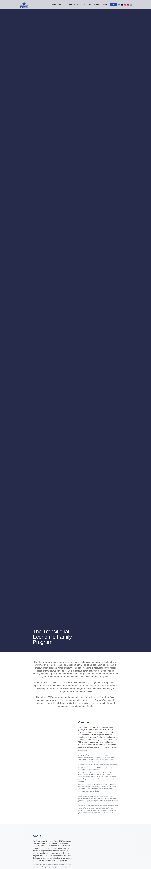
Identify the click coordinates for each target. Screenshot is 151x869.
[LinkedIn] (131, 5)
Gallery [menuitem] (89, 5)
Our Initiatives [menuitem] (70, 5)
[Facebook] (119, 5)
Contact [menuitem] (104, 5)
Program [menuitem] (80, 5)
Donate (113, 4)
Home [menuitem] (54, 5)
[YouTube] (128, 5)
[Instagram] (125, 5)
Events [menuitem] (96, 5)
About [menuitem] (60, 5)
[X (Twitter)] (122, 5)
